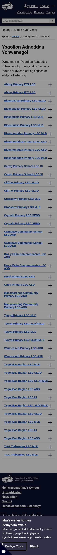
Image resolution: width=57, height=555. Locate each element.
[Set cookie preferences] (6, 549)
